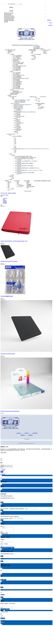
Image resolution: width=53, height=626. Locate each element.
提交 (2, 510)
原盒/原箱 (33, 50)
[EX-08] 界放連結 (37, 54)
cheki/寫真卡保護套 (30, 186)
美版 (39, 98)
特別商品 (9, 95)
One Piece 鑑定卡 (37, 46)
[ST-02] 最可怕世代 (17, 69)
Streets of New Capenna (18, 105)
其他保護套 (29, 184)
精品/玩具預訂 (23, 45)
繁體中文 (49, 20)
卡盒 (35, 57)
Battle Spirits (43, 49)
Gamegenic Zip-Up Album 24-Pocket (8, 353)
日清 (18, 181)
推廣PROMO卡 (16, 90)
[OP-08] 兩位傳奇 (16, 79)
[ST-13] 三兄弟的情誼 (17, 55)
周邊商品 (33, 55)
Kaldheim (15, 118)
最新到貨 (5, 200)
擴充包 (13, 155)
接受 (2, 452)
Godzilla (31, 96)
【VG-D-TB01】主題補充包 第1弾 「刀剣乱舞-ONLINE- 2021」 (27, 167)
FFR (15, 141)
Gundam (48, 49)
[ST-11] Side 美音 (16, 57)
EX (15, 142)
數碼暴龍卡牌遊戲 (32, 49)
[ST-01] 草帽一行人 (17, 70)
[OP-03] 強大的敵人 (17, 86)
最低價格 (14, 193)
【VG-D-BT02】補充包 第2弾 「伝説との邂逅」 (24, 165)
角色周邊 (9, 181)
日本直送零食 (17, 180)
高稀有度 (42, 106)
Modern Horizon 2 (17, 114)
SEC (15, 139)
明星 (18, 183)
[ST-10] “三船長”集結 (17, 58)
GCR (15, 149)
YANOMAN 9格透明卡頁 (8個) (7, 296)
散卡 (9, 53)
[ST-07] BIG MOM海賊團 (18, 63)
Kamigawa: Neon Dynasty (18, 106)
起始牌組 (12, 54)
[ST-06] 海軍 (15, 64)
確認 (6, 533)
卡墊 (8, 185)
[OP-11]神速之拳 (16, 73)
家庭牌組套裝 (15, 60)
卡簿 (8, 186)
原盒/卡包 (18, 112)
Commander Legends (18, 110)
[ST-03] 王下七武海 (17, 68)
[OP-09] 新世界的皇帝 (17, 77)
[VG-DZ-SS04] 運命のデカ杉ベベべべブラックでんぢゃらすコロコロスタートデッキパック (30, 148)
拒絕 (5, 452)
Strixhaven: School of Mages (19, 116)
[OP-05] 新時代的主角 (17, 84)
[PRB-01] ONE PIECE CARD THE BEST (21, 78)
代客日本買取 (48, 180)
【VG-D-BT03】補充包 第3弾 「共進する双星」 (24, 158)
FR (15, 140)
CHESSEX (12, 188)
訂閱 (2, 597)
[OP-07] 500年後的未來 (17, 81)
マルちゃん (19, 184)
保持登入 (4, 469)
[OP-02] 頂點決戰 (16, 87)
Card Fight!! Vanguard (11, 133)
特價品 (10, 179)
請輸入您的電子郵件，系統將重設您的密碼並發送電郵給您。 (13, 508)
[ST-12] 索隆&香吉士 (17, 56)
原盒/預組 (10, 51)
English (50, 22)
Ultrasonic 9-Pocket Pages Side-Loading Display (10, 411)
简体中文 (50, 25)
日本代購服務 (42, 180)
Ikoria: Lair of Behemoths (18, 122)
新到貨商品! (28, 45)
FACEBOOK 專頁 (27, 191)
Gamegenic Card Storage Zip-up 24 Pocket (9, 261)
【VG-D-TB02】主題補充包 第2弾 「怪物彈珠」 (24, 163)
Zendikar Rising (17, 120)
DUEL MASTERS (13, 96)
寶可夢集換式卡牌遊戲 (39, 103)
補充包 (11, 71)
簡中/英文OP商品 (13, 94)
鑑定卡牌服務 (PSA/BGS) (39, 48)
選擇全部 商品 (5, 611)
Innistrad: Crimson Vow (18, 107)
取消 (5, 579)
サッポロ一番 (19, 186)
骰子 (8, 187)
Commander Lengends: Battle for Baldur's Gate (22, 104)
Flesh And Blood (43, 96)
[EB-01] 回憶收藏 (16, 80)
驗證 (8, 609)
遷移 (2, 556)
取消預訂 (2, 533)
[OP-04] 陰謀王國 (16, 85)
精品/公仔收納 (27, 180)
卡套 (35, 56)
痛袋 (28, 187)
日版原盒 (40, 104)
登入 (2, 471)
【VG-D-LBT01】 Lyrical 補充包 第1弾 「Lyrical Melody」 (26, 160)
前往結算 (2, 618)
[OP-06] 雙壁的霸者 (17, 82)
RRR (15, 147)
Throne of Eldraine (17, 127)
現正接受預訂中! (17, 45)
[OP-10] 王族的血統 (17, 76)
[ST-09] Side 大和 (16, 61)
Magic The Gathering (15, 103)
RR (15, 146)
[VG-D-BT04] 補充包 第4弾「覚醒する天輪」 (24, 156)
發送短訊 (2, 547)
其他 (8, 189)
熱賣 (6, 193)
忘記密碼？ (3, 470)
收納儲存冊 (29, 185)
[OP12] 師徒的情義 (16, 72)
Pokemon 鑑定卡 (37, 47)
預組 (32, 52)
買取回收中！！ (11, 50)
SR (15, 138)
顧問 (1, 526)
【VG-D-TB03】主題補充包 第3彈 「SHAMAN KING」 (26, 157)
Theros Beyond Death (18, 129)
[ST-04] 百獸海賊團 (17, 66)
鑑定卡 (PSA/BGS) (34, 45)
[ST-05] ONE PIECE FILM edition (19, 65)
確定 (2, 579)
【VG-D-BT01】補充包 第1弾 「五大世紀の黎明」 (25, 172)
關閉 (2, 502)
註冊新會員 (3, 474)
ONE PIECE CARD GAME (10, 49)
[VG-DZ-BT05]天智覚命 (17, 136)
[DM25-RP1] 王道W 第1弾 (20, 102)
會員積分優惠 (37, 180)
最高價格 (10, 193)
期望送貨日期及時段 (5, 518)
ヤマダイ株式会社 (20, 185)
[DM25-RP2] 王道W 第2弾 (20, 101)
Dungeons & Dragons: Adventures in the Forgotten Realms (24, 111)
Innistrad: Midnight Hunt (18, 108)
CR (15, 150)
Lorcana (34, 96)
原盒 (13, 97)
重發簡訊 (8, 547)
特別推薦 (5, 198)
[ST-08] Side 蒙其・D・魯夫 (18, 62)
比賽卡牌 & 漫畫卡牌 (14, 93)
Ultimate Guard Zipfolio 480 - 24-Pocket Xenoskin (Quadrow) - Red (14, 241)
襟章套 (28, 181)
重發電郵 (3, 609)
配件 (28, 183)
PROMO (12, 89)
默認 (4, 193)
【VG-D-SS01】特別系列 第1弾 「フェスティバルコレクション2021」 (29, 170)
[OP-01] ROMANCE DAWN (18, 88)
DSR (15, 143)
